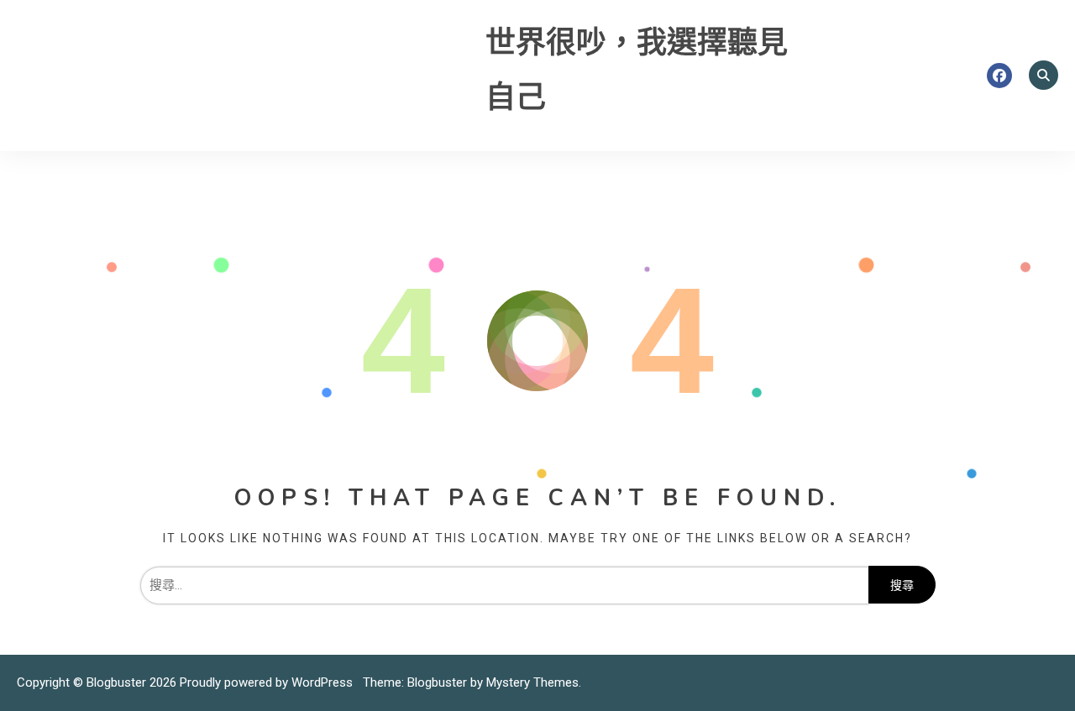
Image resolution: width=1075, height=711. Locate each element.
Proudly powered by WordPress (268, 682)
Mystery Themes (532, 682)
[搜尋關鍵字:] (504, 585)
